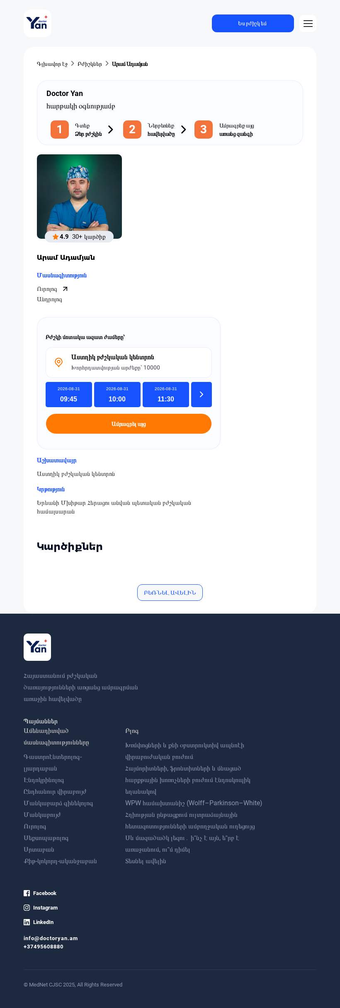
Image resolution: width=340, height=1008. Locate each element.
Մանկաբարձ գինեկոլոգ (58, 803)
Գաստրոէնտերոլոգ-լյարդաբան (53, 762)
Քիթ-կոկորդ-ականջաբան (60, 861)
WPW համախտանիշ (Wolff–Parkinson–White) (193, 803)
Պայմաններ (41, 721)
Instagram (45, 908)
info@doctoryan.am (51, 938)
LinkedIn (43, 922)
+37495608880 (43, 946)
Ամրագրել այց (129, 423)
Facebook (44, 893)
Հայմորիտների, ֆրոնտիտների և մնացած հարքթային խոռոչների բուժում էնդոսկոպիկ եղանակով (187, 779)
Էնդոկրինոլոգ (44, 780)
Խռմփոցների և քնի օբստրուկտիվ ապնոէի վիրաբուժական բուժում (184, 751)
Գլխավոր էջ (52, 63)
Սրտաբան (39, 849)
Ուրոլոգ (48, 289)
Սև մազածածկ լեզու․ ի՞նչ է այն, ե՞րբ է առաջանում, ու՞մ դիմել (182, 843)
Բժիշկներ (90, 63)
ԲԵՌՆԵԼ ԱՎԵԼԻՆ (170, 592)
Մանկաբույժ (42, 814)
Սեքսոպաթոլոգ (46, 838)
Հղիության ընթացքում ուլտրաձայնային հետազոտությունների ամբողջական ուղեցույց (190, 820)
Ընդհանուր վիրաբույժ (55, 791)
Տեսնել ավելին (145, 861)
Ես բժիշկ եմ (252, 23)
